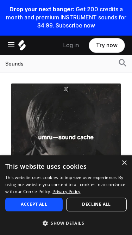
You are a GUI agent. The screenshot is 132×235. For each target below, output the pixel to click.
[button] (66, 223)
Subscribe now (75, 25)
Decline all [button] (96, 204)
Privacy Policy (66, 191)
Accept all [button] (34, 204)
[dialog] (66, 195)
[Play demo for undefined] (66, 138)
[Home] (22, 47)
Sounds (14, 64)
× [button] (124, 163)
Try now (107, 45)
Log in (71, 45)
